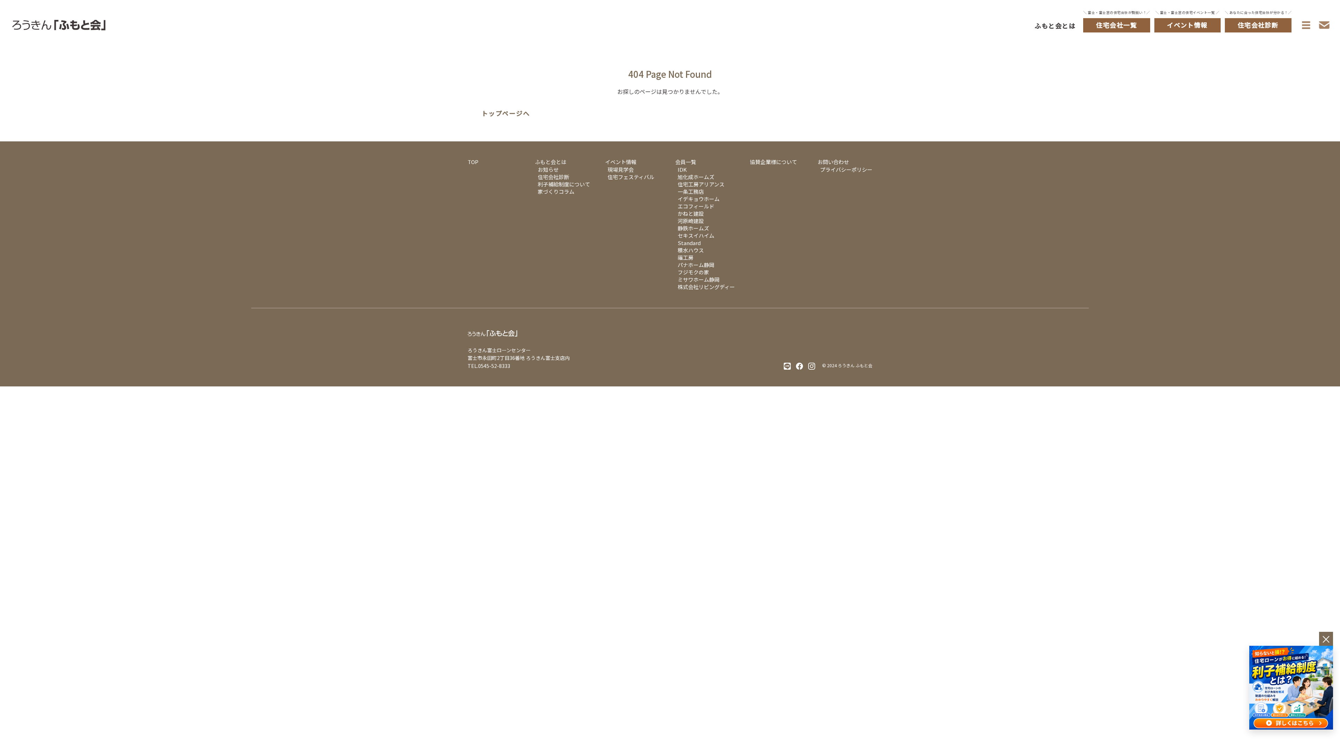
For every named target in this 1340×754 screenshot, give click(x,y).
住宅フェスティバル (631, 176)
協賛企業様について (773, 161)
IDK (682, 169)
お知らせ (548, 169)
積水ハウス (691, 250)
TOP (473, 161)
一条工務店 (691, 191)
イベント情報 (620, 161)
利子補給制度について (564, 184)
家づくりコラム (556, 191)
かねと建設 (691, 213)
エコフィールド (696, 206)
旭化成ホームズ (696, 176)
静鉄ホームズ (693, 228)
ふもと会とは (1055, 25)
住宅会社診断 (553, 176)
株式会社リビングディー (706, 286)
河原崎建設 (691, 220)
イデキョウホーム (699, 198)
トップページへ (506, 113)
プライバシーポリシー (846, 169)
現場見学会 (621, 169)
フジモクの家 (693, 272)
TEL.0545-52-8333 (489, 365)
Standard (689, 242)
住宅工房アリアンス (701, 184)
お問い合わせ (833, 161)
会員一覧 (685, 161)
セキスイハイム (696, 235)
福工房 (685, 257)
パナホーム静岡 (696, 264)
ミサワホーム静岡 (699, 279)
